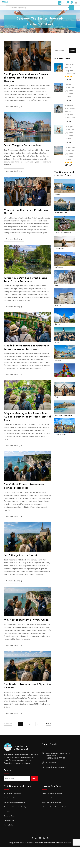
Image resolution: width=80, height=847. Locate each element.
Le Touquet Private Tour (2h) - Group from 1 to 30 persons (69, 132)
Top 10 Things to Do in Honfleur (22, 145)
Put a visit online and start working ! (54, 807)
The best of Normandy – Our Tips (15, 807)
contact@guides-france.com (56, 767)
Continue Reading (13, 106)
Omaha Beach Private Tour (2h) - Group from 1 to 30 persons (70, 153)
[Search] (71, 7)
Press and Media (47, 798)
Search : (8, 770)
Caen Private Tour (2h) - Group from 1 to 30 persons (70, 69)
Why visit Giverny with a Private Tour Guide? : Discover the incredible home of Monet (27, 416)
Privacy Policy (8, 825)
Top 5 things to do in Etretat (20, 555)
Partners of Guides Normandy (52, 793)
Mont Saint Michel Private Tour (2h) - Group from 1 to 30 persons (70, 111)
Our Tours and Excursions (13, 798)
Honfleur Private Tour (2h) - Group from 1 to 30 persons (69, 91)
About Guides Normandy (12, 793)
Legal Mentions (9, 820)
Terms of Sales (9, 816)
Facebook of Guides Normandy (14, 802)
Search (57, 43)
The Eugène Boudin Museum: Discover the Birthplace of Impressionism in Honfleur (26, 77)
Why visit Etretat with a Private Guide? (26, 620)
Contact (7, 811)
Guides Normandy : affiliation (51, 802)
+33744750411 (51, 762)
